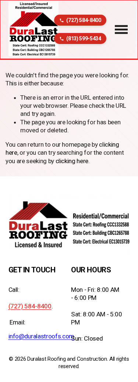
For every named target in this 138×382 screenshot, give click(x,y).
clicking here (72, 161)
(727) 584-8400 (83, 20)
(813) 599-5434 (83, 38)
